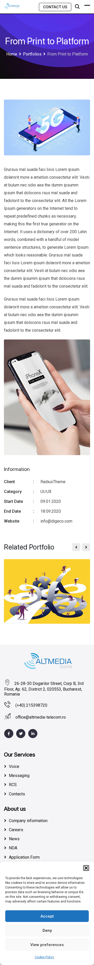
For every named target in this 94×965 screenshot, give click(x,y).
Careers (16, 829)
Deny (47, 930)
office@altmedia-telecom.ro (40, 717)
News (14, 838)
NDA (13, 847)
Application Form (24, 857)
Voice (14, 766)
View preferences (47, 944)
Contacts (17, 794)
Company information (28, 820)
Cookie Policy (44, 957)
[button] (86, 868)
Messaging (19, 775)
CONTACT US (55, 7)
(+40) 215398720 (31, 705)
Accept (47, 916)
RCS (13, 784)
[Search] (77, 6)
